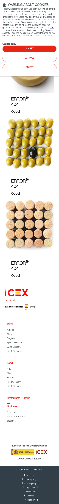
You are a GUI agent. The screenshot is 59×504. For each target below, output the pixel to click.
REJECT (29, 68)
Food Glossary (14, 382)
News (9, 334)
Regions (11, 339)
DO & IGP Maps (14, 351)
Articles (10, 330)
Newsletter (30, 492)
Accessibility (30, 500)
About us (30, 475)
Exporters (11, 412)
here (52, 28)
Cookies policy (9, 44)
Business (12, 406)
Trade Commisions (16, 417)
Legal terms (30, 488)
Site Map (30, 496)
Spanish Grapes (14, 343)
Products (11, 378)
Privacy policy (30, 480)
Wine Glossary (14, 347)
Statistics (11, 421)
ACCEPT (30, 49)
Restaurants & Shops (18, 398)
